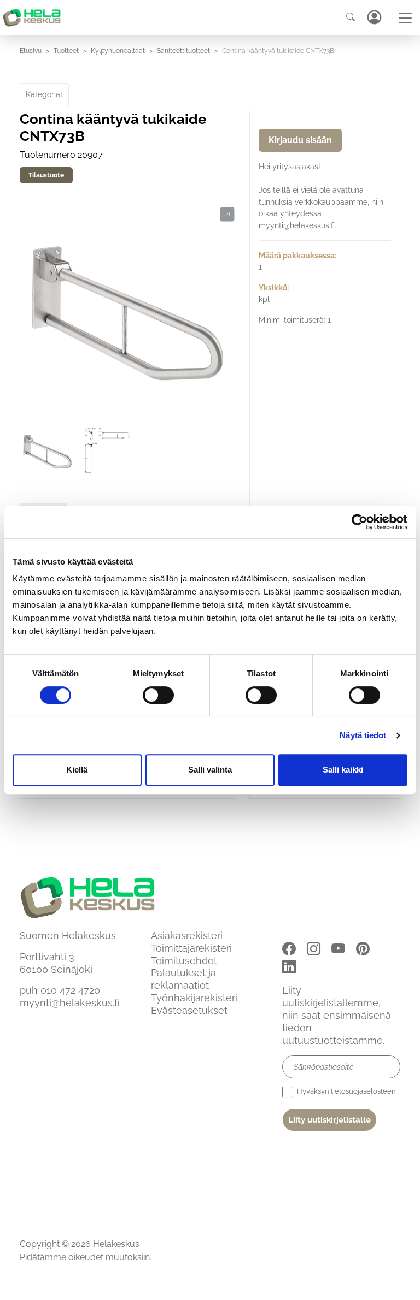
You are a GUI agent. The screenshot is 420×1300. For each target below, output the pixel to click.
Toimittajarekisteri (191, 948)
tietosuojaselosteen (363, 1092)
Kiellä (77, 769)
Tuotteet (66, 51)
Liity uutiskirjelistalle (329, 1120)
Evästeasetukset (189, 1010)
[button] (227, 214)
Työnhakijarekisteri (194, 998)
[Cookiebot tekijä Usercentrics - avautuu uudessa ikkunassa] (359, 522)
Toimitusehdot (184, 960)
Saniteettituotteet (183, 51)
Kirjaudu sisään (300, 140)
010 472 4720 (70, 990)
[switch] (158, 695)
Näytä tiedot (363, 735)
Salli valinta (210, 769)
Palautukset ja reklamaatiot (183, 979)
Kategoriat (44, 94)
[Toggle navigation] (405, 18)
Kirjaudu (374, 17)
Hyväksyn (345, 1092)
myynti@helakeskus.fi (69, 1002)
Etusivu (31, 51)
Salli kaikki (343, 769)
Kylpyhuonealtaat (118, 51)
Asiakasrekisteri (187, 935)
